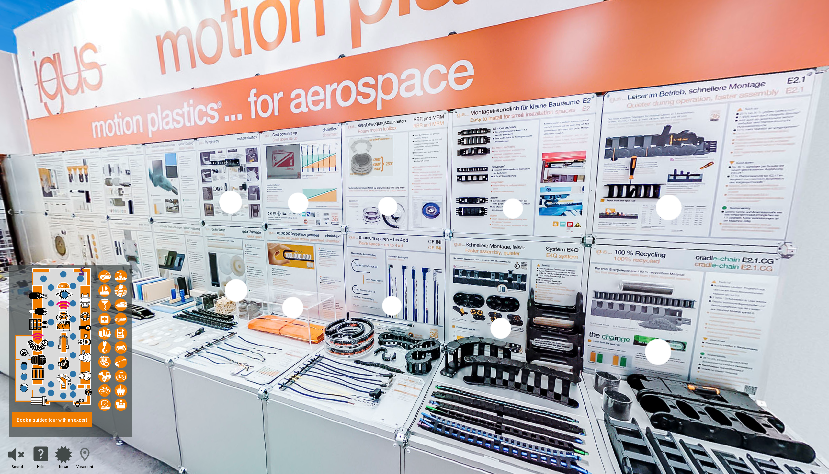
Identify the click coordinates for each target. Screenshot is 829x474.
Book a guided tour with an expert (52, 419)
